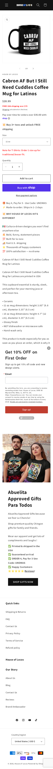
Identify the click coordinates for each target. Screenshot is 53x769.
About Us (10, 678)
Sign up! (26, 409)
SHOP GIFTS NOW (23, 581)
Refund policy (13, 647)
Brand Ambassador (16, 706)
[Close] (48, 348)
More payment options (26, 195)
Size (4, 135)
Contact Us (11, 626)
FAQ (8, 619)
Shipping (5, 109)
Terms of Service (14, 640)
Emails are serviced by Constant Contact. (26, 402)
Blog (8, 685)
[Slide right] (33, 68)
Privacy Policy (13, 633)
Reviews (10, 699)
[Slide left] (20, 68)
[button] (6, 5)
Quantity (6, 160)
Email (8, 374)
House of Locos (21, 763)
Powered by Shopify (36, 763)
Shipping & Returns (16, 611)
